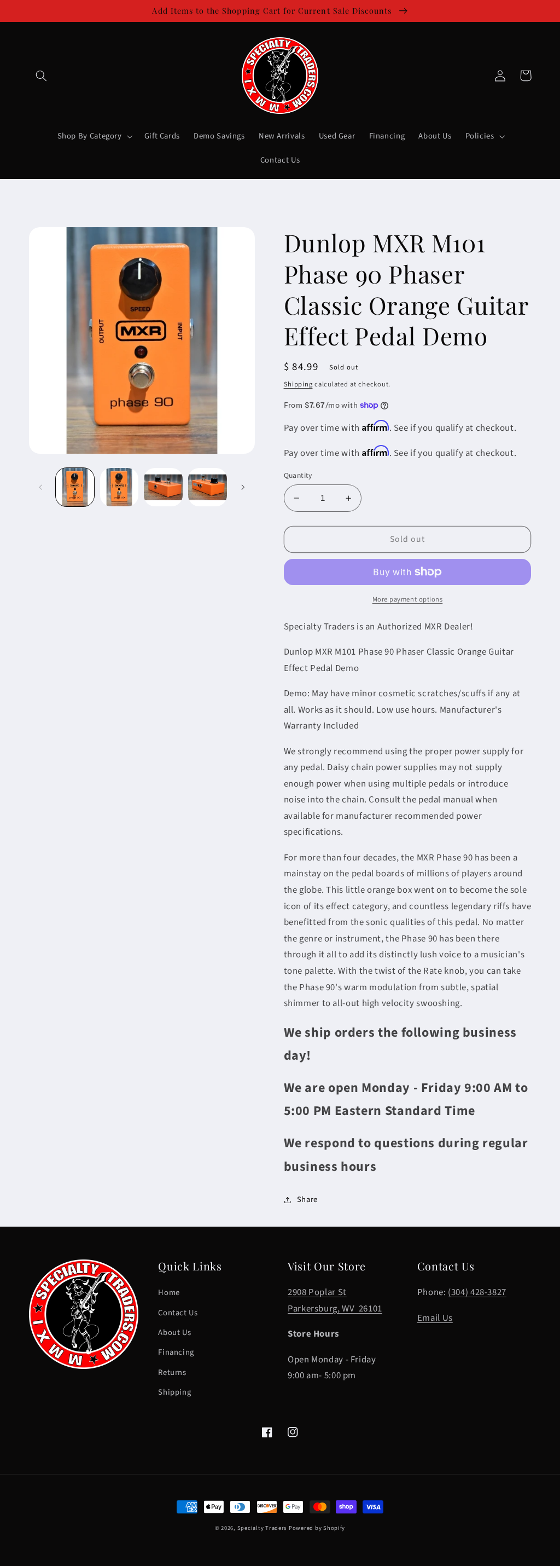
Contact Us (177, 1313)
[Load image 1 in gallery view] (75, 487)
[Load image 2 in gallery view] (119, 487)
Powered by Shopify (317, 1528)
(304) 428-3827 (477, 1292)
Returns (172, 1372)
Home (169, 1292)
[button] (41, 75)
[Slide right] (243, 487)
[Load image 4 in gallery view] (207, 487)
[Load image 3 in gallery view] (163, 487)
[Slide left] (41, 487)
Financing (176, 1352)
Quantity (298, 475)
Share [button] (307, 1199)
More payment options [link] (407, 599)
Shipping (298, 384)
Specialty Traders (262, 1528)
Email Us (435, 1318)
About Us (174, 1332)
